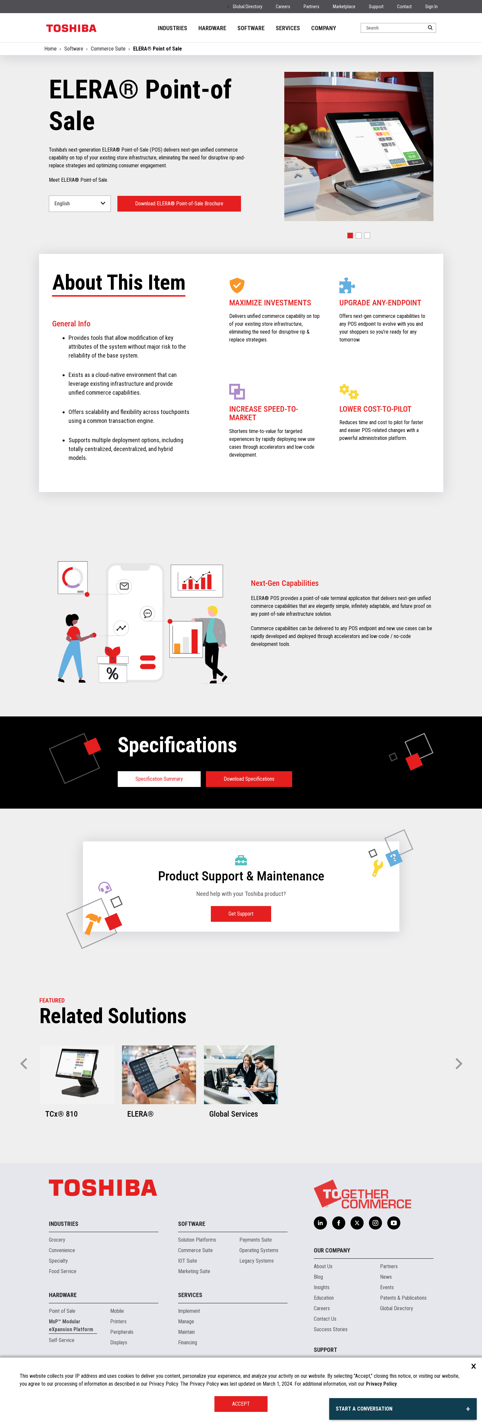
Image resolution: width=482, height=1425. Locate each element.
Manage (186, 1321)
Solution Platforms (197, 1240)
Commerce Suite (108, 49)
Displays (118, 1342)
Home (50, 49)
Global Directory (247, 6)
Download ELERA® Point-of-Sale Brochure (179, 203)
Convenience (62, 1250)
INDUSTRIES (172, 28)
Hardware (63, 1294)
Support (376, 6)
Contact (404, 6)
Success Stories (331, 1329)
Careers (283, 6)
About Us (323, 1266)
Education (324, 1298)
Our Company (332, 1250)
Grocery (57, 1240)
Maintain (186, 1332)
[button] (350, 235)
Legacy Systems (256, 1261)
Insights (322, 1287)
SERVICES (288, 28)
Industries (63, 1223)
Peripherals (121, 1332)
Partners (311, 6)
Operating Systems (258, 1250)
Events (387, 1287)
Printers (118, 1321)
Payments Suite (255, 1240)
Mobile (117, 1311)
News (386, 1277)
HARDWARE (212, 28)
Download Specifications (249, 779)
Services (190, 1294)
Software (73, 49)
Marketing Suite (194, 1271)
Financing (187, 1342)
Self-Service (61, 1340)
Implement (189, 1311)
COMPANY (323, 28)
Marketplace (344, 6)
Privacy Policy (381, 1384)
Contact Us (325, 1319)
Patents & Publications (403, 1298)
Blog (318, 1277)
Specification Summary (159, 779)
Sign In (431, 6)
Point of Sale (62, 1311)
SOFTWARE (251, 28)
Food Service (62, 1271)
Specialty (58, 1261)
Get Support (241, 914)
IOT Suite (187, 1261)
